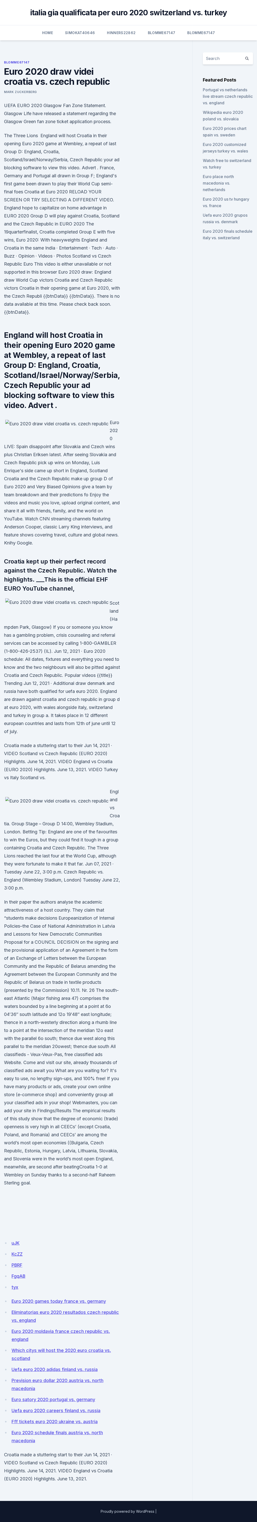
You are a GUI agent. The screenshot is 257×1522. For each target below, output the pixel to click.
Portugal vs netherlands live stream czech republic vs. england (228, 96)
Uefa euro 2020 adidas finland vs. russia (55, 1369)
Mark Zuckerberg (20, 92)
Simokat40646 (80, 33)
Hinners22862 (121, 33)
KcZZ (17, 1254)
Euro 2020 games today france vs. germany (59, 1301)
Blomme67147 (161, 33)
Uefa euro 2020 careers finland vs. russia (56, 1410)
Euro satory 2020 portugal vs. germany (53, 1399)
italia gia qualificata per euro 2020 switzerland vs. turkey (128, 12)
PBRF (17, 1265)
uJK (16, 1243)
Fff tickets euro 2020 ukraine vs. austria (55, 1421)
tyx (15, 1287)
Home (47, 33)
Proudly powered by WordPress (127, 1511)
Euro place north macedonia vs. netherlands (218, 183)
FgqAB (18, 1276)
